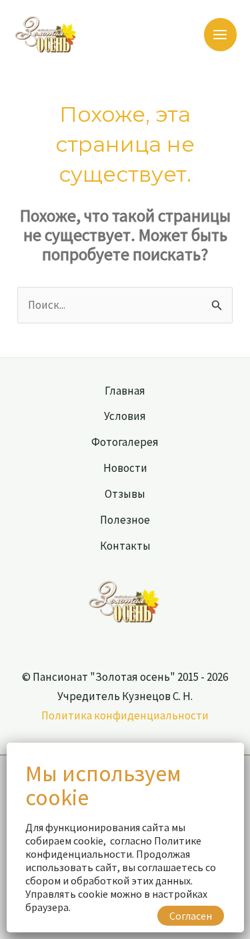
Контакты (125, 545)
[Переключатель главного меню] (220, 34)
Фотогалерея (125, 442)
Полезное (125, 519)
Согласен (190, 915)
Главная (125, 390)
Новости (125, 468)
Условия (125, 416)
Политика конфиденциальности (125, 715)
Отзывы (125, 493)
